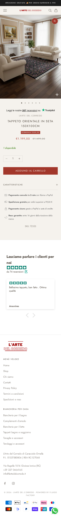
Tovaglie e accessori (13, 438)
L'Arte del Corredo (30, 115)
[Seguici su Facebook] (5, 483)
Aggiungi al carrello (30, 170)
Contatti (7, 382)
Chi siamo (8, 377)
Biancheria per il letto (13, 427)
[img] (32, 268)
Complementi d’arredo (14, 421)
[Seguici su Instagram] (13, 483)
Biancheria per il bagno (15, 415)
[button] (28, 315)
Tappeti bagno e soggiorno (17, 432)
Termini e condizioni (13, 394)
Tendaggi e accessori (13, 444)
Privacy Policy (10, 388)
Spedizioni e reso (12, 399)
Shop (5, 371)
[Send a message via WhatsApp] (54, 510)
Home (6, 365)
